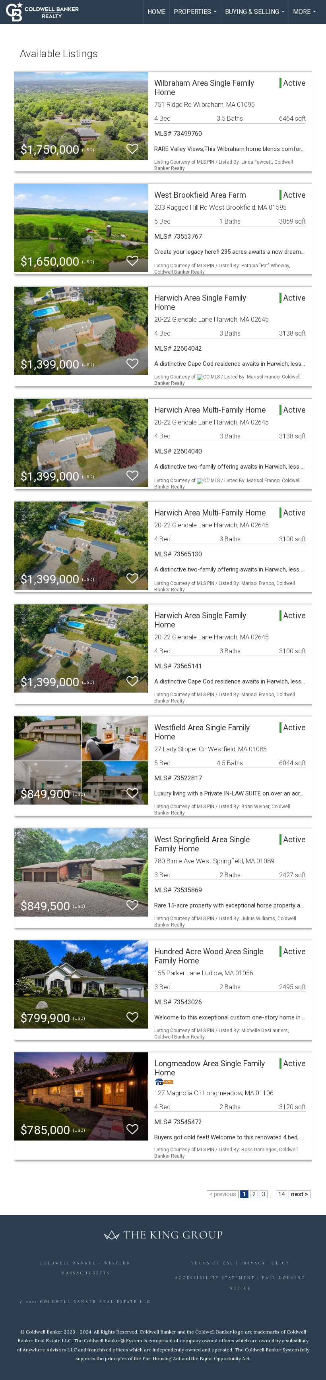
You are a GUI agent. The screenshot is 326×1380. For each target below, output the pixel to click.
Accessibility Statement (215, 1278)
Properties (196, 16)
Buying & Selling (256, 16)
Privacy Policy (265, 1263)
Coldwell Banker (68, 1263)
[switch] (132, 149)
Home (156, 11)
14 (281, 1194)
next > (299, 1194)
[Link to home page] (46, 12)
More (305, 16)
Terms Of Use (212, 1263)
